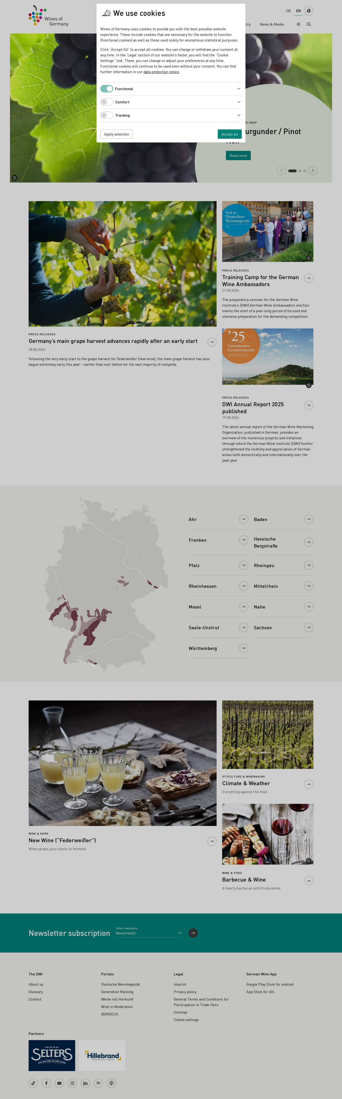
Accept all (229, 134)
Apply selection (116, 134)
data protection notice (161, 71)
